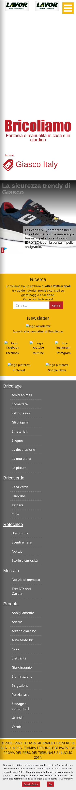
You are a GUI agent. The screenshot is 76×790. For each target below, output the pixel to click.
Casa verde (20, 487)
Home (9, 155)
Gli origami (20, 422)
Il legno (17, 440)
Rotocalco (13, 524)
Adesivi (17, 622)
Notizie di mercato (26, 579)
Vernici (17, 727)
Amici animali (22, 395)
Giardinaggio (22, 667)
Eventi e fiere (22, 542)
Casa (15, 649)
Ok (50, 784)
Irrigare (18, 505)
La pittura (19, 468)
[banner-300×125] (17, 5)
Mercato (11, 570)
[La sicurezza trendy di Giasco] (38, 217)
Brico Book (20, 533)
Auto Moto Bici (23, 640)
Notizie (17, 551)
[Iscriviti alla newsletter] (38, 326)
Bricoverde (13, 478)
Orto (15, 514)
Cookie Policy (31, 784)
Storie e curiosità (25, 560)
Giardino (18, 496)
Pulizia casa (20, 694)
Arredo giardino (24, 631)
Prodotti (10, 603)
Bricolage (12, 386)
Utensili (17, 717)
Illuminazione (22, 676)
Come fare (20, 404)
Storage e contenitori (20, 706)
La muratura (21, 458)
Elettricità (19, 658)
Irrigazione (20, 685)
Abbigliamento (23, 613)
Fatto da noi (21, 413)
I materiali (19, 431)
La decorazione (23, 449)
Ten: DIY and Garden (21, 591)
